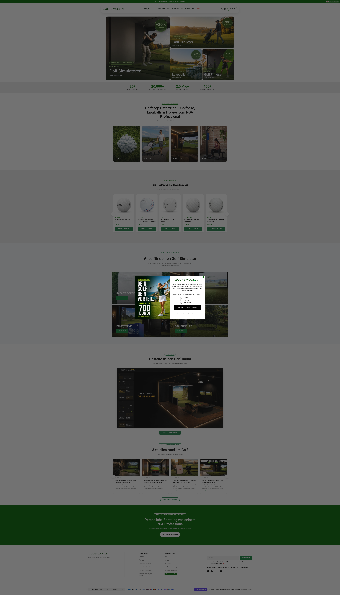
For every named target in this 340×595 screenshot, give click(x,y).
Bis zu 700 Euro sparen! (187, 308)
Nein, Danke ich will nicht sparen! (187, 314)
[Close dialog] (203, 277)
